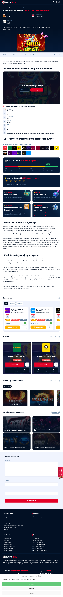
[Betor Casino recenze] (52, 148)
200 (8, 118)
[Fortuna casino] (56, 148)
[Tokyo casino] (42, 148)
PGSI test (6, 529)
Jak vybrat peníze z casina (11, 523)
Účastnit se (14, 364)
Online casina (7, 538)
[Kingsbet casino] (10, 153)
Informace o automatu (23, 55)
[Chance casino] (10, 148)
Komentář (8, 460)
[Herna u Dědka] (5, 153)
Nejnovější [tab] (12, 303)
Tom (8, 16)
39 (57, 298)
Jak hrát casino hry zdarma (11, 521)
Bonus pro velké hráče (39, 544)
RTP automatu (36, 55)
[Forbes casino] (14, 148)
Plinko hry (35, 519)
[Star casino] (24, 153)
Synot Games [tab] (7, 386)
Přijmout (31, 584)
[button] (60, 576)
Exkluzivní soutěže (8, 548)
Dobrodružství (40, 133)
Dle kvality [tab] (19, 303)
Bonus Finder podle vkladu (40, 550)
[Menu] (50, 2)
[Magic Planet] (24, 148)
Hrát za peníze (37, 90)
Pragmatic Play (11, 7)
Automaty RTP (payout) (29, 133)
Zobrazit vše (54, 336)
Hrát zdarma (24, 90)
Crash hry (35, 521)
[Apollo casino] (47, 148)
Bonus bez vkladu (37, 540)
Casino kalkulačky (8, 550)
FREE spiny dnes (8, 544)
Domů (4, 7)
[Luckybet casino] (38, 148)
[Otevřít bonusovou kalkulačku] (53, 2)
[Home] (9, 3)
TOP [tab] (6, 303)
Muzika (47, 133)
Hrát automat (9, 55)
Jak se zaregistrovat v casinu (11, 519)
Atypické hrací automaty (14, 133)
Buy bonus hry (37, 523)
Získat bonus (12, 327)
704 (8, 126)
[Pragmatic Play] (4, 22)
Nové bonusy (36, 538)
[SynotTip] (33, 148)
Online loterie (7, 542)
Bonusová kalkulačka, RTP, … (40, 546)
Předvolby (31, 593)
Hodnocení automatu (49, 55)
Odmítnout (31, 588)
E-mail (7, 490)
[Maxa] (14, 153)
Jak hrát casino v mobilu (10, 527)
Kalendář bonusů (37, 548)
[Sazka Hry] (19, 148)
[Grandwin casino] (28, 148)
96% (8, 114)
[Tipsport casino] (28, 153)
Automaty (10, 130)
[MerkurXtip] (19, 153)
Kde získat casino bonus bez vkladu (13, 525)
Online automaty (37, 517)
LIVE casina (6, 540)
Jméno (7, 481)
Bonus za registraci (38, 542)
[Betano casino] (5, 148)
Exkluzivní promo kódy (9, 546)
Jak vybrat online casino (10, 517)
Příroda (52, 133)
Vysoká (9, 122)
